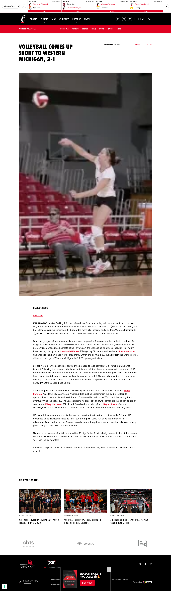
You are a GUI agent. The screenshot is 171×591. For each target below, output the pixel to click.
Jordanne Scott (127, 351)
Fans (53, 19)
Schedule (64, 29)
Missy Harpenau (53, 404)
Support (76, 19)
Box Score (38, 315)
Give (130, 19)
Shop (124, 19)
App (136, 19)
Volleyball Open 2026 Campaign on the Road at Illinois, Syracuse (83, 521)
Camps (111, 29)
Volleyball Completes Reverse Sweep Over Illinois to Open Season (39, 521)
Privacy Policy (56, 579)
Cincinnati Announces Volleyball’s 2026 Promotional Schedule (129, 521)
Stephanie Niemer (69, 351)
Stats (101, 29)
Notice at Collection (58, 584)
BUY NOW (88, 584)
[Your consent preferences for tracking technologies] (4, 586)
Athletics (64, 19)
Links (44, 11)
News (94, 29)
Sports (33, 19)
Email (142, 19)
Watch (87, 19)
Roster (85, 29)
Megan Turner (110, 404)
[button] (24, 6)
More (119, 29)
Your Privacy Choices (120, 579)
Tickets (44, 19)
